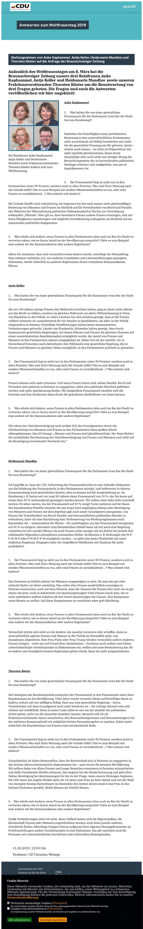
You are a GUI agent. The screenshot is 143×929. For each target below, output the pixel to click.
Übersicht (59, 903)
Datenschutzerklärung (22, 897)
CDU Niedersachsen (65, 873)
